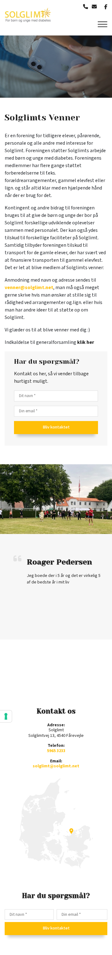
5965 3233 (56, 751)
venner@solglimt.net (29, 287)
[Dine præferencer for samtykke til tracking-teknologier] (6, 716)
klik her (85, 342)
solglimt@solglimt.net (56, 766)
